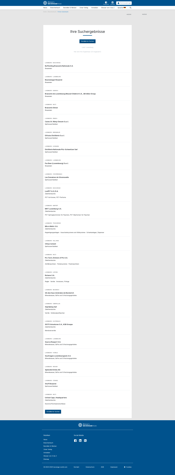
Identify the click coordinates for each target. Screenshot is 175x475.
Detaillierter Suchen (87, 41)
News (45, 8)
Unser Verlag (84, 8)
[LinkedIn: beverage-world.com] (79, 440)
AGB (102, 467)
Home (45, 11)
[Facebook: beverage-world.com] (74, 440)
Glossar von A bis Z (107, 8)
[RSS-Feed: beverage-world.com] (84, 440)
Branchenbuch (55, 8)
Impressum (113, 467)
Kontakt (76, 467)
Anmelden (94, 8)
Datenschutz (90, 467)
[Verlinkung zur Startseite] (52, 3)
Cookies (129, 467)
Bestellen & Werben (69, 8)
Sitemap (46, 459)
